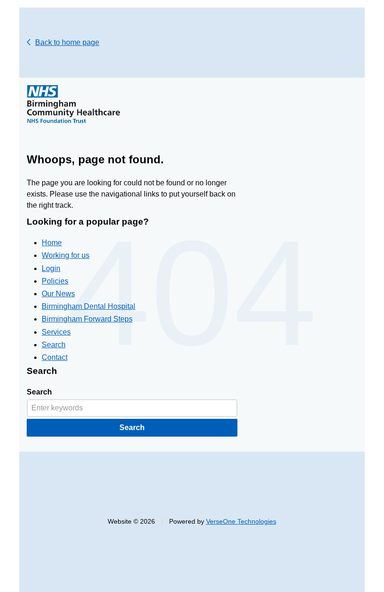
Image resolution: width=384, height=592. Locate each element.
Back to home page (67, 42)
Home (52, 243)
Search (54, 345)
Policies (55, 281)
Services (56, 332)
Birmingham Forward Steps (87, 319)
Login (51, 268)
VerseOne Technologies (241, 521)
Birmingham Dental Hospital (88, 306)
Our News (58, 294)
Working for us (65, 255)
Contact (54, 357)
